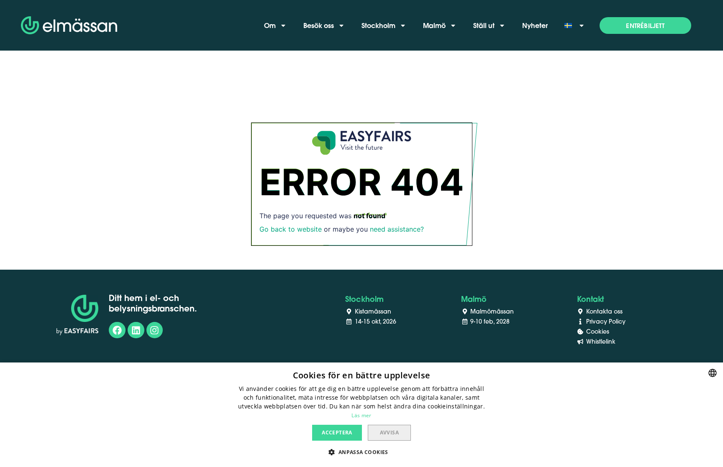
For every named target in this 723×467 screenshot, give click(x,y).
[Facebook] (117, 330)
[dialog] (361, 414)
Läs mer (361, 415)
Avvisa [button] (389, 432)
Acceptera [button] (337, 432)
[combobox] (712, 373)
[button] (645, 25)
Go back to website (290, 229)
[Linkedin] (136, 330)
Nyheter (535, 25)
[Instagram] (154, 330)
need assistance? (397, 229)
